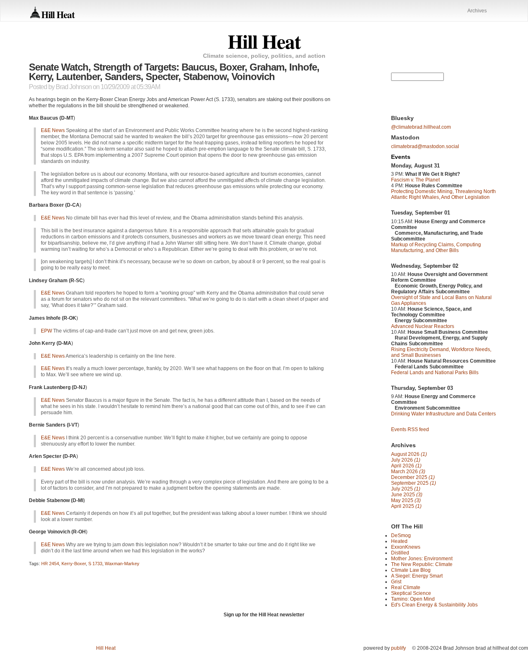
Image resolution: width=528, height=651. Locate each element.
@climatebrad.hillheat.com (421, 127)
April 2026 (406, 466)
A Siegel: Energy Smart (417, 576)
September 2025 (413, 483)
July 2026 (405, 460)
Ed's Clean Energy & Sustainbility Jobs (434, 605)
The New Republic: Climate (422, 564)
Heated (399, 541)
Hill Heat (58, 14)
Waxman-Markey (122, 563)
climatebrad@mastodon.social (425, 146)
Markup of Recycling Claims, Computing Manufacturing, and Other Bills (436, 247)
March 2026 (408, 471)
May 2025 (406, 500)
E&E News (53, 130)
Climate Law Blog (411, 570)
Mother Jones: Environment (422, 558)
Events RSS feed (410, 429)
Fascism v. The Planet (415, 180)
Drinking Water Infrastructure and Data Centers (443, 414)
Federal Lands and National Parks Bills (434, 372)
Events (400, 156)
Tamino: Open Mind (413, 599)
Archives (477, 11)
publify (398, 648)
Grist (396, 582)
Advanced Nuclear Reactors (422, 326)
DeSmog (401, 535)
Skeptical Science (411, 593)
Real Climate (405, 587)
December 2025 (413, 477)
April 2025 (406, 506)
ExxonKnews (405, 547)
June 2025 (406, 495)
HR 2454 (50, 563)
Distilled (400, 553)
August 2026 (409, 454)
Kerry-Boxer (73, 563)
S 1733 (95, 563)
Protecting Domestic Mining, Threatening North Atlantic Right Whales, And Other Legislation (443, 194)
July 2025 (405, 489)
